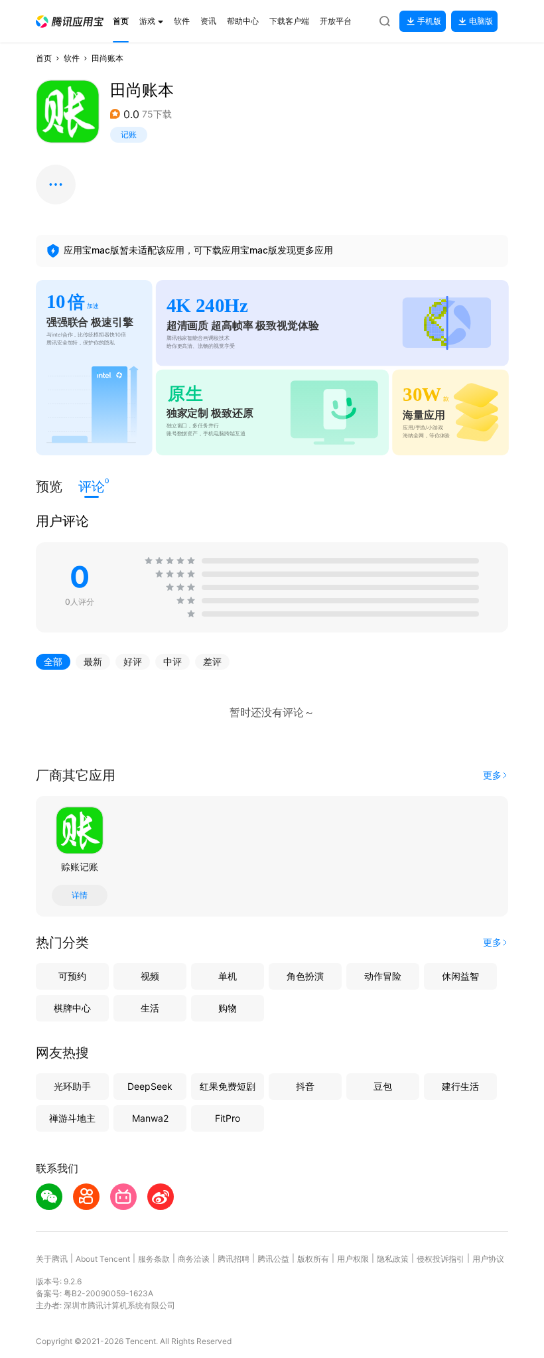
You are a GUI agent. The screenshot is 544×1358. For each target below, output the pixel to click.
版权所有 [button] (313, 1259)
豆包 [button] (383, 1086)
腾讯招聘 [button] (233, 1259)
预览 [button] (49, 486)
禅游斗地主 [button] (72, 1118)
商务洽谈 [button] (194, 1259)
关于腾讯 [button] (52, 1259)
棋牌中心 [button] (72, 1008)
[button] (69, 21)
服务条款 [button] (154, 1259)
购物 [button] (227, 1008)
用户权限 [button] (353, 1259)
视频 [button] (150, 976)
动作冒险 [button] (382, 976)
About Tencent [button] (103, 1259)
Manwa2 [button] (150, 1118)
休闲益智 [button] (460, 976)
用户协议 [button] (488, 1259)
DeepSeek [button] (149, 1086)
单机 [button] (227, 976)
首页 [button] (44, 58)
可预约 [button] (72, 976)
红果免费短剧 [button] (227, 1086)
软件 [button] (72, 58)
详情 (80, 895)
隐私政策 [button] (393, 1259)
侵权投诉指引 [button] (440, 1259)
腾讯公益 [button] (273, 1259)
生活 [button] (150, 1008)
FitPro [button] (227, 1118)
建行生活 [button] (460, 1086)
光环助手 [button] (72, 1086)
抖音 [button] (305, 1086)
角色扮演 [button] (305, 976)
